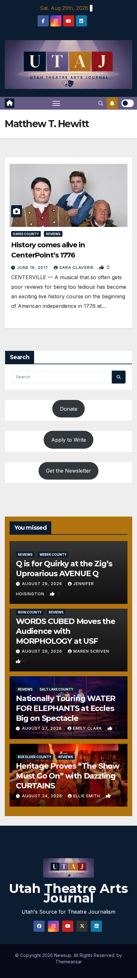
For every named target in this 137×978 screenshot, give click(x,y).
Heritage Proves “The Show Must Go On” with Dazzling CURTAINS (67, 775)
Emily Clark (88, 728)
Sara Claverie (77, 267)
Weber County (53, 554)
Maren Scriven (91, 651)
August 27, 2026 (42, 728)
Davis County (26, 234)
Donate (68, 409)
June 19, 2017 (33, 267)
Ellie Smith (87, 795)
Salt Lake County (56, 689)
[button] (100, 103)
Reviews (53, 234)
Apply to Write (68, 440)
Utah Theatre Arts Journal (68, 893)
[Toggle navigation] (56, 103)
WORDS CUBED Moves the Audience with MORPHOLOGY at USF (65, 631)
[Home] (9, 103)
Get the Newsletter (68, 470)
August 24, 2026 (42, 795)
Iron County (30, 612)
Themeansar (68, 961)
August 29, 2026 (42, 583)
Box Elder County (34, 757)
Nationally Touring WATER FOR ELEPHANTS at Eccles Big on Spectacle (65, 708)
